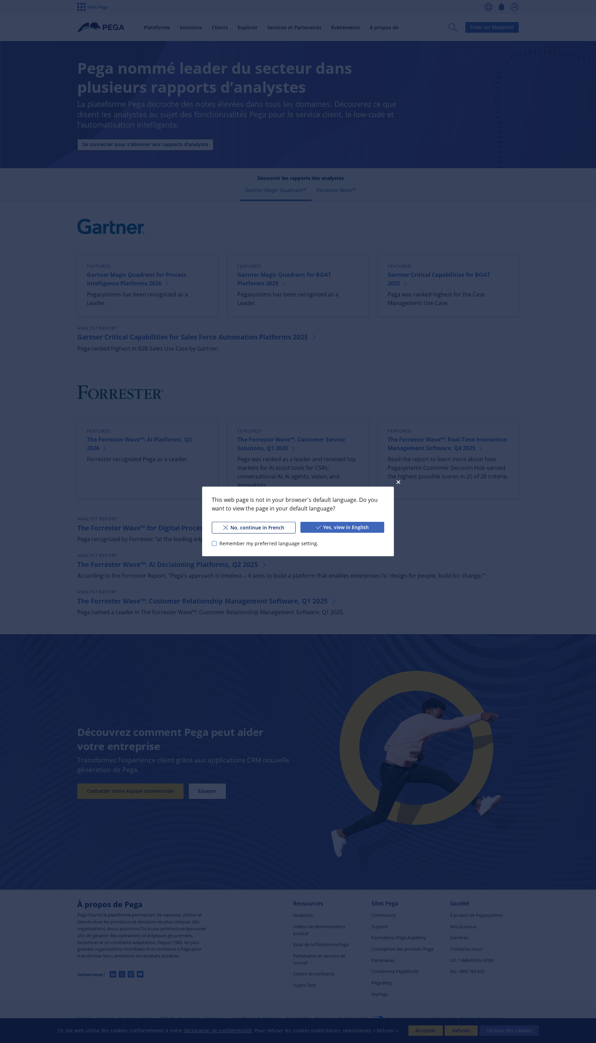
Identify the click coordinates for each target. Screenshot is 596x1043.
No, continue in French (257, 527)
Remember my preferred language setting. (268, 543)
